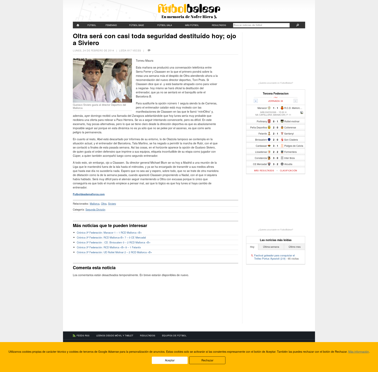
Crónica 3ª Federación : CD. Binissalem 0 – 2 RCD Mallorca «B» (113, 242)
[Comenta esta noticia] (149, 50)
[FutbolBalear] (78, 25)
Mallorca (94, 203)
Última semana (271, 246)
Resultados (219, 25)
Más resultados (264, 170)
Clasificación (288, 170)
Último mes (295, 246)
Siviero (112, 203)
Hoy (252, 246)
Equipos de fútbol (174, 335)
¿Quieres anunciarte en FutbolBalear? (275, 83)
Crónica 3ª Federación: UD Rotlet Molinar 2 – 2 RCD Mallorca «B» (114, 252)
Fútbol (91, 25)
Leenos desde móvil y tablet (114, 335)
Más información (358, 351)
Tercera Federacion (276, 93)
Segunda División (95, 209)
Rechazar (207, 360)
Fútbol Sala (164, 25)
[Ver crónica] (301, 113)
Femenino (111, 25)
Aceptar (170, 360)
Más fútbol (192, 25)
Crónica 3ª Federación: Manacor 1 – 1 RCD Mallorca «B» (109, 232)
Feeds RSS (83, 335)
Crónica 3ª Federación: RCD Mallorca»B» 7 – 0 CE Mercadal (111, 237)
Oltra (104, 203)
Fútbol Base (136, 25)
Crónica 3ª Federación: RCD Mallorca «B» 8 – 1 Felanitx (109, 247)
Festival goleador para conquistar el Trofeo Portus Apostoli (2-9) (274, 256)
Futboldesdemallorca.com (89, 194)
